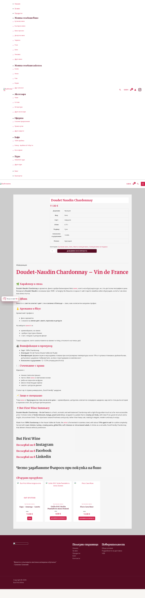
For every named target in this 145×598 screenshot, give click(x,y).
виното (29, 325)
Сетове (17, 102)
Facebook (44, 451)
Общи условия (107, 548)
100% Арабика (19, 141)
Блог (74, 556)
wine (65, 422)
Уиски (16, 74)
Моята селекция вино (80, 247)
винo (97, 468)
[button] (120, 90)
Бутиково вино (20, 21)
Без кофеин (18, 150)
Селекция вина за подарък (98, 247)
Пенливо (17, 54)
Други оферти (19, 131)
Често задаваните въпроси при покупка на (54, 468)
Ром (16, 78)
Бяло (16, 50)
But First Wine (28, 439)
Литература (18, 107)
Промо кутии (19, 126)
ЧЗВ (103, 553)
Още (29, 518)
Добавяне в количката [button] (58, 518)
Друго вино (18, 59)
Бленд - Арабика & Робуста (24, 145)
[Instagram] (140, 89)
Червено (17, 40)
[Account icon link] (135, 90)
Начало (75, 548)
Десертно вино (20, 35)
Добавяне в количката (77, 251)
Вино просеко (19, 31)
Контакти (76, 558)
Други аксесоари (20, 112)
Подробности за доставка (112, 551)
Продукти (76, 553)
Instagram (44, 445)
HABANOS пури (20, 160)
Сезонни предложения (22, 121)
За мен (75, 551)
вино (75, 288)
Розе (16, 45)
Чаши (16, 97)
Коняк (17, 69)
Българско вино (20, 26)
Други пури (18, 164)
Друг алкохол (19, 88)
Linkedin (43, 457)
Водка (17, 83)
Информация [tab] (21, 265)
